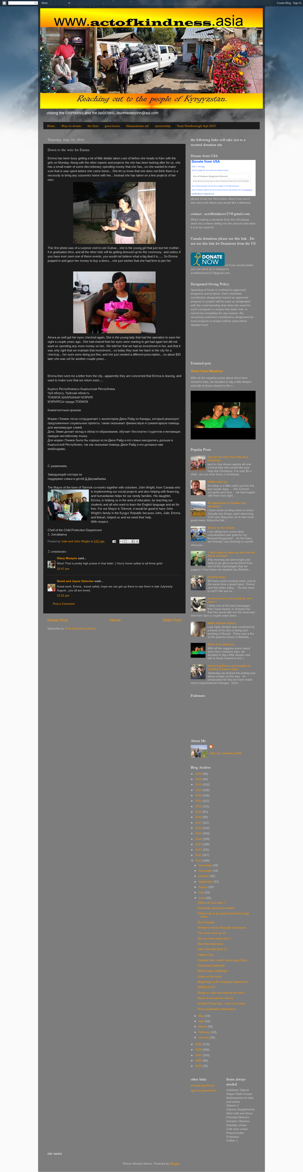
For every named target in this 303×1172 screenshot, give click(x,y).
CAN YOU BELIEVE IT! (213, 949)
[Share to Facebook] (133, 541)
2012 (199, 849)
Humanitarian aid (137, 126)
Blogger (175, 1163)
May (201, 1015)
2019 (199, 811)
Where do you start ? (211, 902)
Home (51, 126)
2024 (199, 784)
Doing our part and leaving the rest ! (221, 992)
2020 (199, 806)
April (201, 1021)
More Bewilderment (210, 943)
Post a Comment (64, 603)
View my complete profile (225, 753)
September (206, 881)
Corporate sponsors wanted (216, 908)
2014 (199, 839)
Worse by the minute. (221, 527)
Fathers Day (206, 954)
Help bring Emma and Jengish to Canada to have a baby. (229, 667)
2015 (199, 833)
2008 (199, 1049)
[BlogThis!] (125, 541)
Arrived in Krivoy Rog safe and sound (222, 927)
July (201, 892)
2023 (199, 790)
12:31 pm (63, 595)
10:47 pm (63, 568)
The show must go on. (212, 933)
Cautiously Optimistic (211, 965)
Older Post (172, 620)
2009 (199, 1044)
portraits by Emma (203, 1085)
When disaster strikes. (222, 623)
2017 (199, 822)
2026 (199, 773)
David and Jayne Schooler (75, 581)
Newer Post (57, 620)
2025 (199, 779)
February (204, 1032)
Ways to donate (71, 126)
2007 (199, 1055)
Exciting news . (217, 577)
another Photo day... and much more (221, 1003)
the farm (93, 126)
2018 (199, 817)
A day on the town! (210, 976)
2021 (199, 800)
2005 (199, 1065)
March (203, 1026)
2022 (199, 795)
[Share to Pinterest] (137, 541)
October (204, 876)
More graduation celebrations (217, 1009)
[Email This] (121, 541)
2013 (199, 844)
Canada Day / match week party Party (222, 960)
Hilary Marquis (67, 558)
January (204, 1037)
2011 (198, 855)
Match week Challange (212, 970)
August (203, 887)
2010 (199, 860)
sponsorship (162, 126)
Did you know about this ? (214, 938)
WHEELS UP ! (207, 987)
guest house (112, 126)
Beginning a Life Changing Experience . (223, 981)
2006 (199, 1060)
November (205, 870)
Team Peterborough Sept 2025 (196, 126)
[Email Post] (114, 541)
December (205, 865)
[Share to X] (129, 541)
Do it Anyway (206, 922)
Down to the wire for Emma (215, 998)
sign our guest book (203, 1090)
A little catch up (217, 481)
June (202, 898)
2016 (199, 828)
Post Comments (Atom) (80, 628)
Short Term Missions (207, 371)
